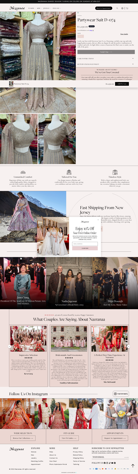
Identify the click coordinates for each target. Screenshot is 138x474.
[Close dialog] (98, 220)
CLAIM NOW (85, 248)
